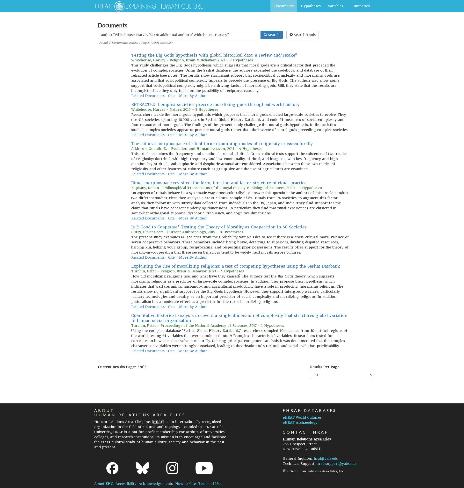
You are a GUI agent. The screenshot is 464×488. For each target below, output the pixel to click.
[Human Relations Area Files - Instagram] (172, 468)
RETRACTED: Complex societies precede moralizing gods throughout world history (215, 104)
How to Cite (185, 483)
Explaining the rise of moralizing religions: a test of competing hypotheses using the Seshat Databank (235, 266)
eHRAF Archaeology (300, 422)
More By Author (193, 96)
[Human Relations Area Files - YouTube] (204, 468)
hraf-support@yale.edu (336, 463)
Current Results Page (116, 367)
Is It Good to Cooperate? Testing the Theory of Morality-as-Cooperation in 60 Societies (219, 227)
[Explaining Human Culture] (147, 6)
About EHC (103, 483)
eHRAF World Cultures (302, 417)
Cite (171, 96)
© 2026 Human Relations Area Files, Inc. (313, 471)
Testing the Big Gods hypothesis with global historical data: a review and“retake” (214, 55)
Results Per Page (324, 367)
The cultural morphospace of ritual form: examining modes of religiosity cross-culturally (222, 143)
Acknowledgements (156, 483)
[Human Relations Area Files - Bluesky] (142, 468)
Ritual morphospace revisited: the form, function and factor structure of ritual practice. (219, 182)
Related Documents (148, 96)
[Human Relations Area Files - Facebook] (112, 468)
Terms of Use (209, 483)
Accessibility (126, 483)
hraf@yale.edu (326, 458)
